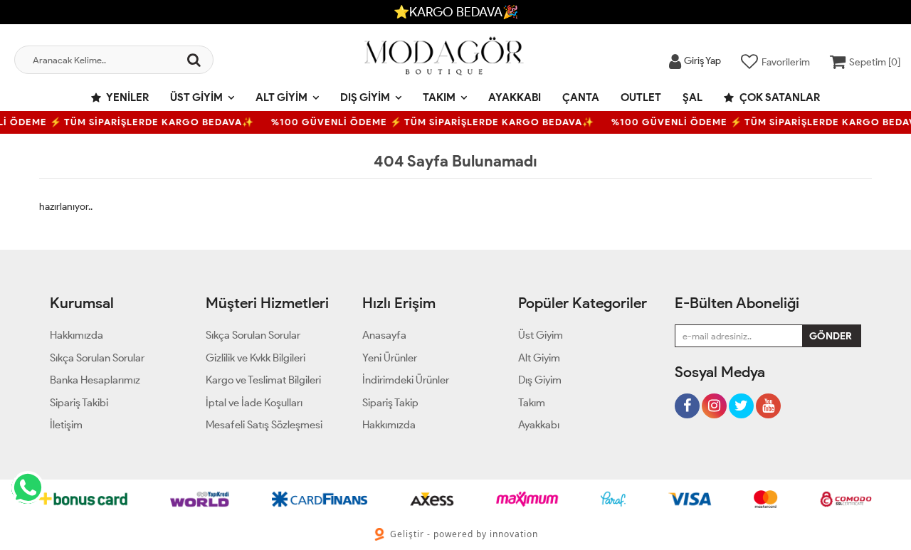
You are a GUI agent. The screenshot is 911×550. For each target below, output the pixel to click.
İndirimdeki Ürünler (405, 380)
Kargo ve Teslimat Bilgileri (263, 380)
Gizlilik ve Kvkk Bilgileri (255, 357)
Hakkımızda (76, 335)
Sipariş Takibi (79, 402)
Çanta (580, 97)
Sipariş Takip (390, 402)
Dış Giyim (365, 97)
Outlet (641, 97)
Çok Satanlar (778, 97)
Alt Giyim (281, 97)
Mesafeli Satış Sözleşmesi (264, 424)
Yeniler (127, 97)
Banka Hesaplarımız (95, 380)
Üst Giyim (196, 97)
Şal (692, 97)
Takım (439, 97)
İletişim (66, 424)
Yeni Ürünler (389, 357)
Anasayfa (384, 335)
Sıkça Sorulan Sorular (97, 357)
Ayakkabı (514, 97)
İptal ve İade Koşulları (254, 402)
